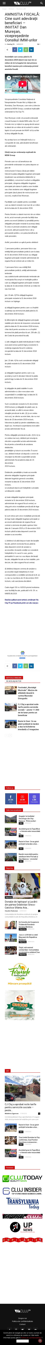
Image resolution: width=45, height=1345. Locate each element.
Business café (21, 9)
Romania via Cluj (10, 692)
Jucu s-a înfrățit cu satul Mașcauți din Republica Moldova (28, 937)
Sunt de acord (22, 1341)
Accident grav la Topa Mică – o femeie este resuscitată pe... (29, 831)
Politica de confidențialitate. (31, 1338)
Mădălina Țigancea (11, 1113)
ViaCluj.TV (10, 44)
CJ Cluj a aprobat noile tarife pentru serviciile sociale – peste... (20, 1107)
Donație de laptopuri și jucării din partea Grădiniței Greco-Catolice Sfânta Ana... (21, 904)
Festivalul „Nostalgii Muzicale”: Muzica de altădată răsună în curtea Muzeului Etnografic (27, 693)
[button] (41, 3)
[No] (42, 1337)
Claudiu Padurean (11, 911)
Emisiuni (11, 9)
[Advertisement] (23, 631)
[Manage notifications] (40, 1341)
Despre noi (22, 1318)
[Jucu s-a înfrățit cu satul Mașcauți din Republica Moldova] (11, 938)
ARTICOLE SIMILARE (14, 678)
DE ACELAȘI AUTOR (13, 681)
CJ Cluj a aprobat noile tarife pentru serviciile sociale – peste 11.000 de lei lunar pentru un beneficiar (28, 709)
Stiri (7, 710)
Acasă (4, 9)
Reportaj (9, 897)
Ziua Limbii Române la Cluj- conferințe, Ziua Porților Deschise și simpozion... (29, 1139)
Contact (22, 1324)
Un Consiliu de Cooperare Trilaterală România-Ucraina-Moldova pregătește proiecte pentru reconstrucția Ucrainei (29, 927)
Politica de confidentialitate (22, 1321)
